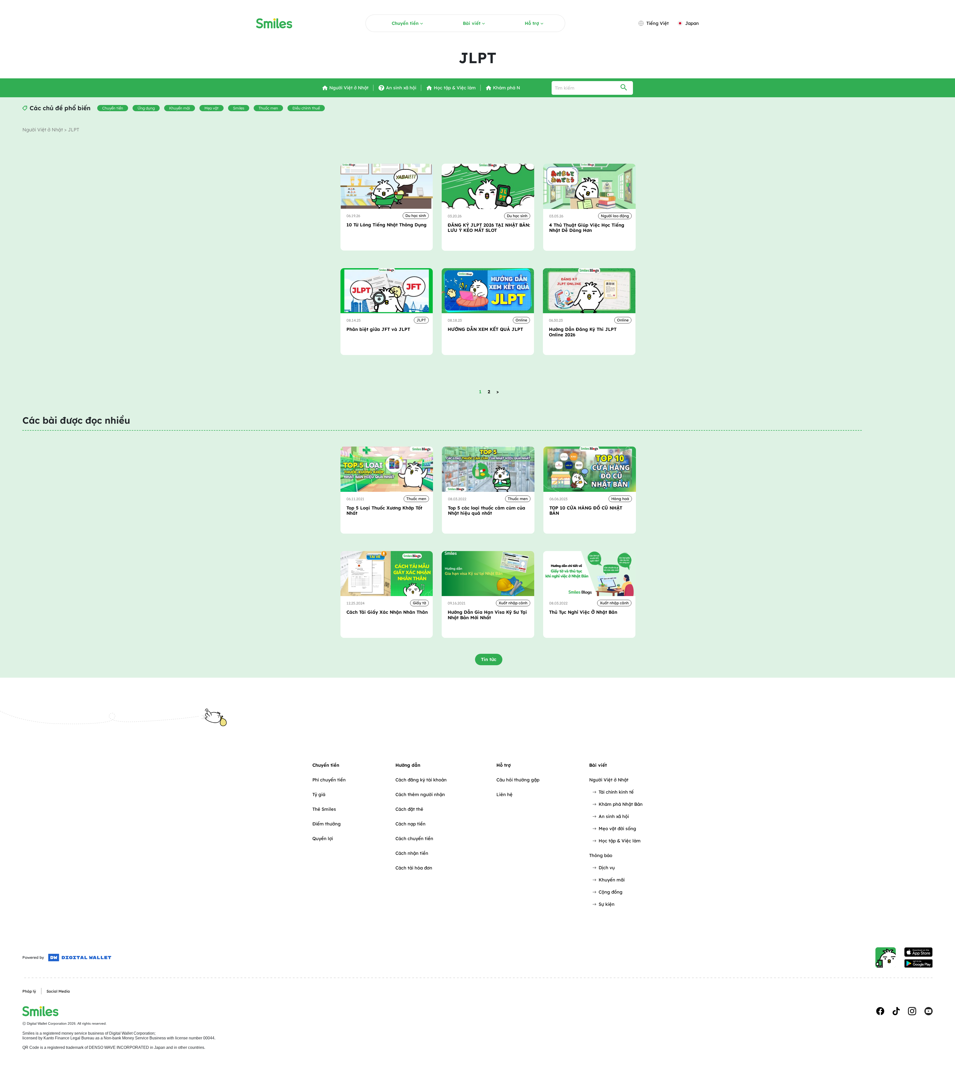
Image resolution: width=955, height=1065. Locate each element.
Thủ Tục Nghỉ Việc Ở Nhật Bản (583, 612)
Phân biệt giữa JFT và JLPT (378, 329)
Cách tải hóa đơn (413, 868)
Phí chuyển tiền (329, 780)
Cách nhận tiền (411, 853)
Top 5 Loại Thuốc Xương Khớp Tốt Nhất (384, 510)
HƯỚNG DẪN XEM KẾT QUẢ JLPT (485, 329)
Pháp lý (29, 991)
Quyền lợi (322, 838)
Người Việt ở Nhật (43, 130)
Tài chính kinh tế (616, 792)
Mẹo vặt (211, 108)
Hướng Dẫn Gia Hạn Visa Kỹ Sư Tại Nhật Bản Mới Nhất (487, 614)
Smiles (238, 108)
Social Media (58, 991)
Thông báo (600, 855)
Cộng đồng (610, 892)
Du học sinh (415, 215)
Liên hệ (504, 794)
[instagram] (912, 1011)
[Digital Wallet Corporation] (79, 957)
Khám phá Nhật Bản (621, 804)
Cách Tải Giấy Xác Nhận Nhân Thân (387, 612)
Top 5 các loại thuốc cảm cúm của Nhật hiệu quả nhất (486, 510)
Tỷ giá (318, 794)
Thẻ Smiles (324, 809)
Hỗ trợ (532, 23)
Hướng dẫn (407, 765)
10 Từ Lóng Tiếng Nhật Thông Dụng (386, 225)
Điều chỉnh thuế (306, 108)
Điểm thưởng (326, 824)
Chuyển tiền (405, 23)
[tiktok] (896, 1011)
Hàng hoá (620, 498)
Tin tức (488, 659)
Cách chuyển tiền (414, 838)
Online (521, 320)
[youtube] (928, 1011)
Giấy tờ (419, 603)
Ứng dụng (146, 108)
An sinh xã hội (614, 816)
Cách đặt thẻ (409, 809)
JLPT (421, 320)
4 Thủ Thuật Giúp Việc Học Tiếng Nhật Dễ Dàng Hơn (586, 227)
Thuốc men (268, 108)
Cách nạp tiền (410, 824)
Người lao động (615, 215)
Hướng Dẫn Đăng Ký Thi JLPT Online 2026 (583, 332)
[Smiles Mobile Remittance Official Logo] (274, 23)
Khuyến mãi (179, 108)
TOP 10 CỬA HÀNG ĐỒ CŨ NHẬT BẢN (585, 510)
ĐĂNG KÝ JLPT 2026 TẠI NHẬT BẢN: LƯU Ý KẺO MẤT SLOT (489, 227)
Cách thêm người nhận (420, 794)
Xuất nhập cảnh (513, 603)
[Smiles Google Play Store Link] (918, 963)
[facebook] (880, 1011)
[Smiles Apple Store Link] (918, 952)
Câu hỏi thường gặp (517, 780)
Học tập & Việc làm (620, 841)
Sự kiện (607, 904)
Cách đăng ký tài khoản (421, 780)
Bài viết (471, 23)
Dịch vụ (607, 867)
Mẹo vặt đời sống (617, 828)
